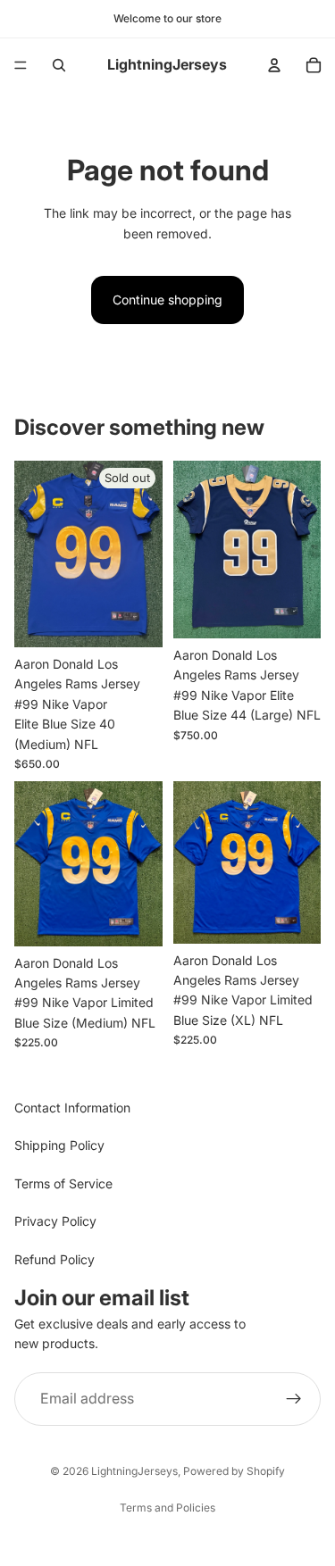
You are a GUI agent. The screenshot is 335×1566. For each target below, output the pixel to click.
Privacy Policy (55, 1221)
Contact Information (72, 1107)
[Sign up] (294, 1399)
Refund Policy (54, 1259)
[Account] (274, 65)
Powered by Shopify (234, 1471)
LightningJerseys (134, 1471)
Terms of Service (63, 1183)
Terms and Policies (167, 1507)
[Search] (59, 65)
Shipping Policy (59, 1146)
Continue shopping (167, 299)
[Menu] (20, 65)
